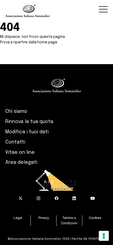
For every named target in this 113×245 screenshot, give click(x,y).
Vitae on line (20, 152)
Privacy (43, 218)
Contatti (15, 142)
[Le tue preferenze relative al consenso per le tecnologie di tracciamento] (104, 236)
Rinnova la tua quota (29, 121)
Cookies (95, 218)
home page (47, 42)
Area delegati (21, 162)
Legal (18, 218)
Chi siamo (16, 111)
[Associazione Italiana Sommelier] (56, 8)
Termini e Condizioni (69, 220)
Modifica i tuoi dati (27, 132)
